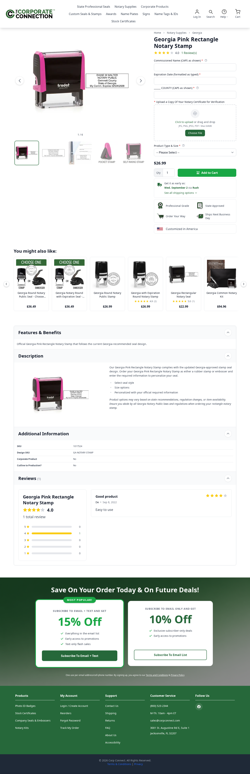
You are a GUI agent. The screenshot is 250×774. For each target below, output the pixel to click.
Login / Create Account (74, 706)
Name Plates (129, 14)
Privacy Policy (177, 675)
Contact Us (111, 706)
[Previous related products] (6, 284)
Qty (158, 172)
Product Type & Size (167, 145)
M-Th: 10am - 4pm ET (163, 713)
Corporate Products (155, 7)
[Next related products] (244, 284)
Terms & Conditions (119, 764)
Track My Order (69, 728)
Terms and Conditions (157, 675)
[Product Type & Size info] (183, 145)
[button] (20, 81)
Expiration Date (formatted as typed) (177, 74)
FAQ (107, 728)
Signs (146, 14)
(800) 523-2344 (159, 706)
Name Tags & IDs (166, 14)
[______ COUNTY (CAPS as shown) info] (197, 87)
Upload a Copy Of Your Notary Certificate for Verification (189, 102)
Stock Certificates (123, 21)
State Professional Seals (93, 7)
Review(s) (189, 53)
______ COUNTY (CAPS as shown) (174, 88)
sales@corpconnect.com (165, 720)
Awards (111, 14)
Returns (110, 720)
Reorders (65, 713)
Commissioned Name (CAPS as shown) (178, 60)
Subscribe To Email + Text (79, 656)
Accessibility (112, 742)
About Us (110, 735)
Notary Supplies (126, 7)
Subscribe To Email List (170, 655)
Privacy (138, 764)
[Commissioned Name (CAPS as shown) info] (205, 60)
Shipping (110, 713)
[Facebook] (199, 706)
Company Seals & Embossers (33, 720)
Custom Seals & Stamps (85, 14)
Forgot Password (70, 720)
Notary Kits (22, 728)
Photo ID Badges (25, 706)
